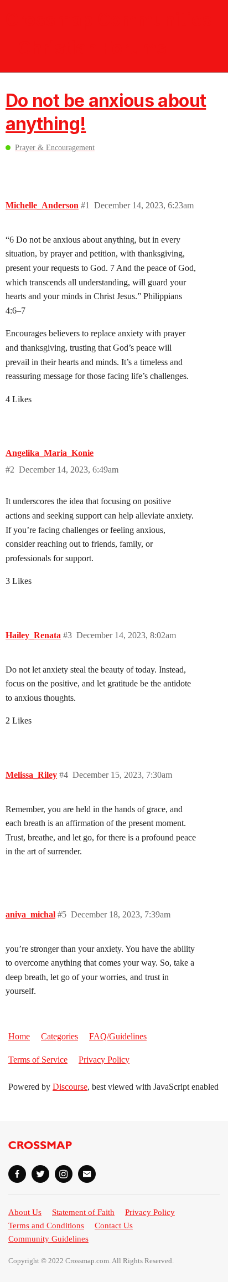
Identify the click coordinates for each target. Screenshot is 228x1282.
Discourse (70, 1086)
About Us (25, 1212)
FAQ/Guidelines (118, 1036)
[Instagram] (63, 1174)
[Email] (87, 1174)
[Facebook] (17, 1174)
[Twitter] (40, 1174)
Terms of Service (38, 1059)
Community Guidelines (48, 1238)
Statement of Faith (83, 1212)
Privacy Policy (104, 1059)
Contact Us (114, 1225)
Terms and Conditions (46, 1225)
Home (19, 1036)
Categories (59, 1036)
